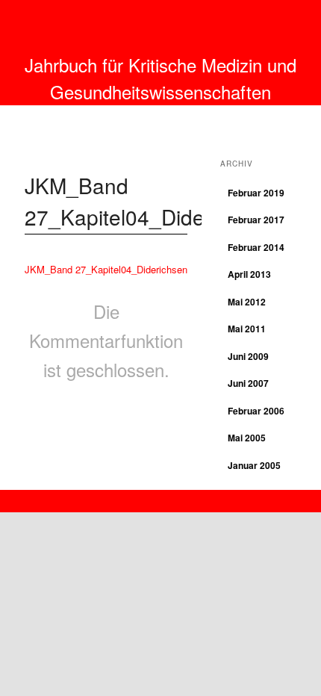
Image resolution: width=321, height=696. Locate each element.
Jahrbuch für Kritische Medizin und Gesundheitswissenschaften (160, 78)
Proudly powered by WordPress (160, 497)
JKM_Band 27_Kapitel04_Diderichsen (106, 269)
